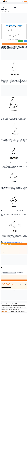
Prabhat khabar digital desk (6, 10)
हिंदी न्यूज (2, 285)
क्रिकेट (13, 284)
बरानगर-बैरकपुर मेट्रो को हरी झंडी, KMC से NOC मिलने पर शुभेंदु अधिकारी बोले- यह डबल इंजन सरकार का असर (14, 303)
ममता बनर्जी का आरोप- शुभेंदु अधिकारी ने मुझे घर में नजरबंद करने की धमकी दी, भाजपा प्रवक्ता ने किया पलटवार (13, 305)
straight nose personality (13, 273)
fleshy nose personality (20, 272)
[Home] (4, 1)
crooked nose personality (13, 272)
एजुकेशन (4, 284)
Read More (2, 270)
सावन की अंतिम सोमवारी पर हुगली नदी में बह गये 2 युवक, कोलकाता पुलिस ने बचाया (10, 309)
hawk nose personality (5, 273)
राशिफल (15, 284)
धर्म (11, 284)
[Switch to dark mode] (22, 1)
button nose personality (6, 272)
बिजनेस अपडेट (9, 284)
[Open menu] (1, 1)
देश (1, 284)
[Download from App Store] (8, 287)
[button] (14, 31)
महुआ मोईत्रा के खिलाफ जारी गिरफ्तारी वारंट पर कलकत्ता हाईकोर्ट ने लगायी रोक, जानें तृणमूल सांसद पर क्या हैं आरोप (14, 252)
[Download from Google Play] (3, 287)
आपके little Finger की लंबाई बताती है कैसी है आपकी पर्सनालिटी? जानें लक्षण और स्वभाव (13, 242)
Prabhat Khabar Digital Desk (7, 267)
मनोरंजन (6, 284)
